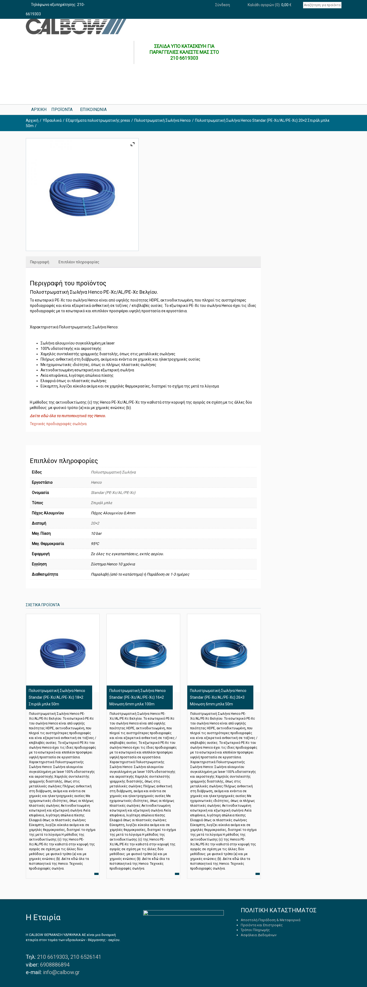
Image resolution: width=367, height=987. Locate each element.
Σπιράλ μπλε (101, 503)
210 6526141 (85, 957)
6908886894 (55, 964)
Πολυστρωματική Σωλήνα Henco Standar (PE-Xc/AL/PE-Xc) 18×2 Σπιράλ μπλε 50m (57, 697)
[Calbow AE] (76, 26)
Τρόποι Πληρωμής (255, 930)
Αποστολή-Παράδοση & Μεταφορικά (270, 920)
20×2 (95, 523)
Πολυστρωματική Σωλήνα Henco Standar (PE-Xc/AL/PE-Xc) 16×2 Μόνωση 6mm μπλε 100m (137, 697)
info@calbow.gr (61, 972)
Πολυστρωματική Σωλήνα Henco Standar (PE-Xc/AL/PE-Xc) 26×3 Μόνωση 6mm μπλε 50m (218, 697)
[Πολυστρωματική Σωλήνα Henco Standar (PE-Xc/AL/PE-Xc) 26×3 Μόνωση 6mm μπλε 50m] (223, 653)
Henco (96, 482)
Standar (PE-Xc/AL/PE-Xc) (113, 492)
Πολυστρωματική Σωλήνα (113, 472)
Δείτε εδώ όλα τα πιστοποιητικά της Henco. (68, 416)
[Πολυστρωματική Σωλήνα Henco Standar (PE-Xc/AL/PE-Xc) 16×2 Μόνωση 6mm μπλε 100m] (143, 653)
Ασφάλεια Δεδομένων (258, 935)
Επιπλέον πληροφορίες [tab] (79, 262)
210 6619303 (52, 957)
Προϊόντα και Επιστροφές (262, 925)
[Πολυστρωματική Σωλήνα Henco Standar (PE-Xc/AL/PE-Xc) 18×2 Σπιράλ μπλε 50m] (62, 653)
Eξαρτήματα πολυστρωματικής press (98, 120)
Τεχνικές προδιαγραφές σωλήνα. (58, 424)
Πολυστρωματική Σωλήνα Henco (162, 120)
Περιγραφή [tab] (39, 262)
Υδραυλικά (52, 120)
